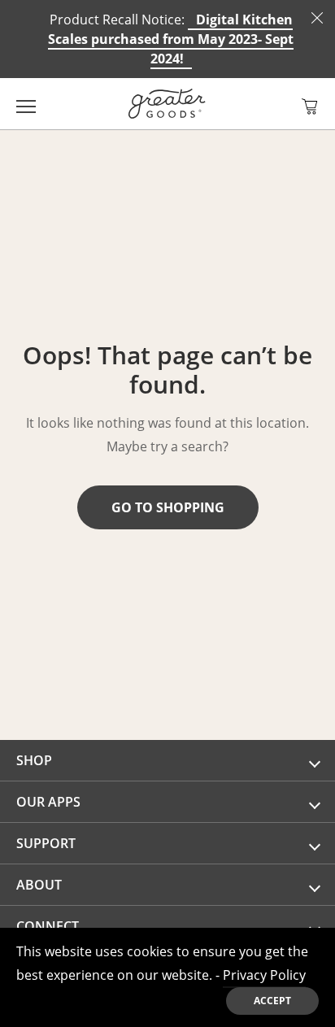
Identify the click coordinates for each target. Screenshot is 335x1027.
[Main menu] (26, 103)
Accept (272, 1000)
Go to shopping (167, 507)
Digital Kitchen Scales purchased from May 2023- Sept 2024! (171, 39)
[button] (310, 106)
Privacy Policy (264, 975)
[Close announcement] (317, 18)
